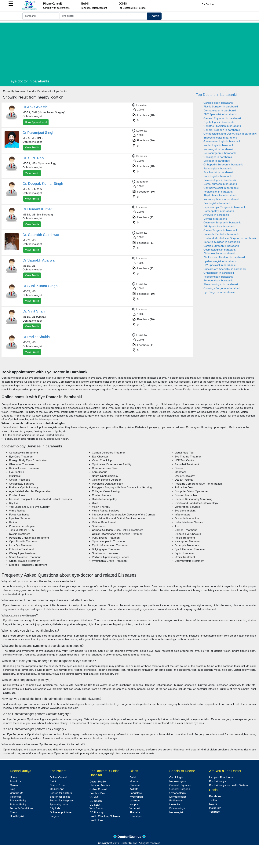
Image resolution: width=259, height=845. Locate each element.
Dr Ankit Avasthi (35, 107)
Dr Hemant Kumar (37, 209)
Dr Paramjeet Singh (38, 133)
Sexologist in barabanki (217, 203)
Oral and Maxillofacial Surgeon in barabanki (229, 238)
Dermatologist (177, 796)
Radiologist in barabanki (217, 176)
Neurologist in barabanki (218, 149)
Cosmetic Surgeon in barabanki (222, 222)
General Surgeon (179, 789)
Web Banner (96, 808)
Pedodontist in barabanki (218, 276)
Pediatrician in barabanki (218, 191)
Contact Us (16, 793)
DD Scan (94, 804)
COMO (93, 797)
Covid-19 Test (58, 785)
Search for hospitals (62, 800)
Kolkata (134, 789)
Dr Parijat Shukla (36, 337)
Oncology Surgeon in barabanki (222, 288)
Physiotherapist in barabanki (220, 195)
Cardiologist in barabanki (218, 102)
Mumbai (134, 781)
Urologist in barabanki (216, 160)
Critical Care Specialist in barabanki (224, 269)
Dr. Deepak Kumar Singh (43, 184)
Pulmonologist (177, 808)
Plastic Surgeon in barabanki (220, 106)
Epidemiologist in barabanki (219, 261)
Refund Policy (18, 804)
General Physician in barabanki (222, 118)
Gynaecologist (177, 793)
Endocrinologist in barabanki (220, 137)
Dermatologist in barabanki (219, 110)
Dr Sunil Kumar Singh (40, 286)
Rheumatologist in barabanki (220, 284)
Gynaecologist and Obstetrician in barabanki (230, 133)
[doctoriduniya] (29, 9)
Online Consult (58, 777)
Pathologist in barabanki (217, 168)
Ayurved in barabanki (216, 214)
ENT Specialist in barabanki (219, 114)
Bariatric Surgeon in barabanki (221, 241)
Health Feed (96, 820)
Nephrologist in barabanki (218, 145)
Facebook (215, 796)
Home (13, 777)
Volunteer (15, 796)
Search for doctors (61, 793)
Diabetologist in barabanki (219, 253)
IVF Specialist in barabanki (219, 226)
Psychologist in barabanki (218, 122)
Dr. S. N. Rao (33, 158)
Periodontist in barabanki (218, 280)
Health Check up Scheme (104, 816)
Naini (53, 781)
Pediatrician (176, 800)
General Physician (180, 785)
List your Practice (99, 785)
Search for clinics (60, 796)
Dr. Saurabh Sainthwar (41, 235)
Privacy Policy (18, 800)
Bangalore (136, 793)
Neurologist (176, 812)
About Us (15, 781)
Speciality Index (59, 804)
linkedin (213, 804)
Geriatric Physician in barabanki (222, 126)
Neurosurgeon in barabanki (219, 153)
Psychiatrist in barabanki (218, 172)
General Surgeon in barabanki (221, 129)
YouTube (214, 811)
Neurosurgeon (178, 781)
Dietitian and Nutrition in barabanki (224, 257)
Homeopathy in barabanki (218, 211)
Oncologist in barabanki (217, 157)
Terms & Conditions (21, 808)
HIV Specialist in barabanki (219, 265)
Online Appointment (61, 812)
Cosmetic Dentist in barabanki (221, 234)
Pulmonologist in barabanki (219, 180)
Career (14, 785)
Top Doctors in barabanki (216, 95)
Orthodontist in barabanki (218, 272)
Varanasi (135, 808)
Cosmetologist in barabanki (219, 249)
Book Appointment (36, 122)
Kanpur (134, 804)
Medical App (57, 789)
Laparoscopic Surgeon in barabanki (224, 207)
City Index (56, 808)
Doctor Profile (97, 781)
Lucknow (135, 800)
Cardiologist (176, 777)
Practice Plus (97, 793)
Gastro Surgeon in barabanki (220, 230)
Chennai (135, 785)
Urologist (174, 804)
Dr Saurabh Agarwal (39, 260)
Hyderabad (136, 796)
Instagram (215, 808)
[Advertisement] (134, 49)
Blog (12, 789)
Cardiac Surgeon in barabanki (221, 245)
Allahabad (135, 812)
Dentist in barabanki (215, 218)
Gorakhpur (136, 816)
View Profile (32, 147)
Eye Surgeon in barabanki (219, 292)
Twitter (213, 800)
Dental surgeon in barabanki (220, 183)
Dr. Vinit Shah (34, 311)
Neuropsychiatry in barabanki (221, 199)
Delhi (133, 777)
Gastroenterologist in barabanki (222, 141)
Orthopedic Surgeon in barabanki (223, 164)
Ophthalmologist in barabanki (221, 187)
